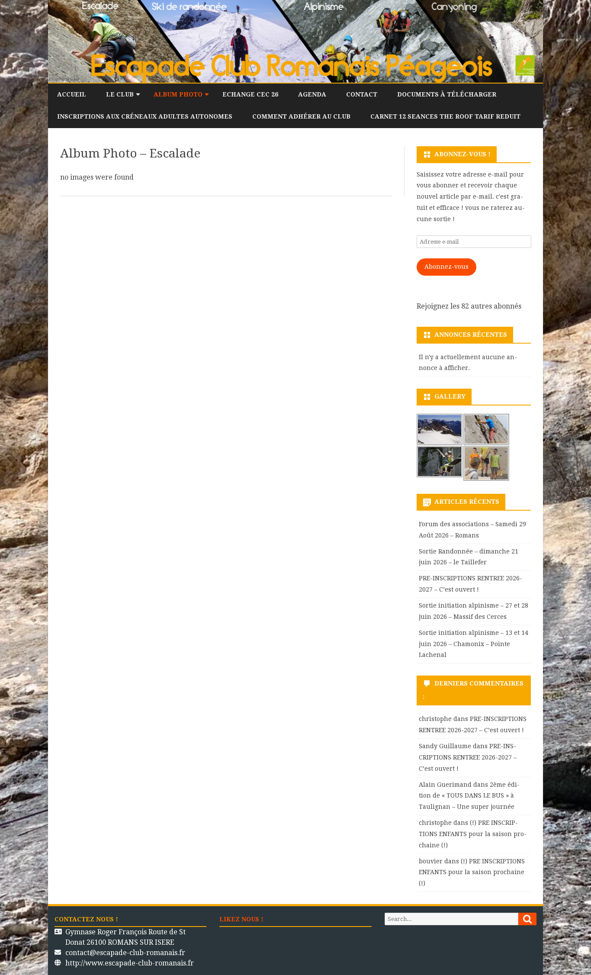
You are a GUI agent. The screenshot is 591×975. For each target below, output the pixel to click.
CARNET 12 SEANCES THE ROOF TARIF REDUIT (445, 116)
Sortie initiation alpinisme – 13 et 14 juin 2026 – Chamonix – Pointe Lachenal (473, 644)
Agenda (312, 94)
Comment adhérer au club (301, 116)
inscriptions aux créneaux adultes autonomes (144, 116)
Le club (120, 94)
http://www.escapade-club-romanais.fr (129, 963)
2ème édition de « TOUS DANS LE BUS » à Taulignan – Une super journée (469, 796)
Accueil (71, 94)
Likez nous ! (241, 919)
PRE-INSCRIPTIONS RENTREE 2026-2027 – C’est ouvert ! (468, 757)
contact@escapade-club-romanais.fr (125, 953)
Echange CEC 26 (250, 94)
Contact (361, 94)
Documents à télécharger (446, 94)
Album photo (178, 94)
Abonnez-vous (446, 266)
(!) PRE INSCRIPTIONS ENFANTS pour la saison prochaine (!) (473, 834)
